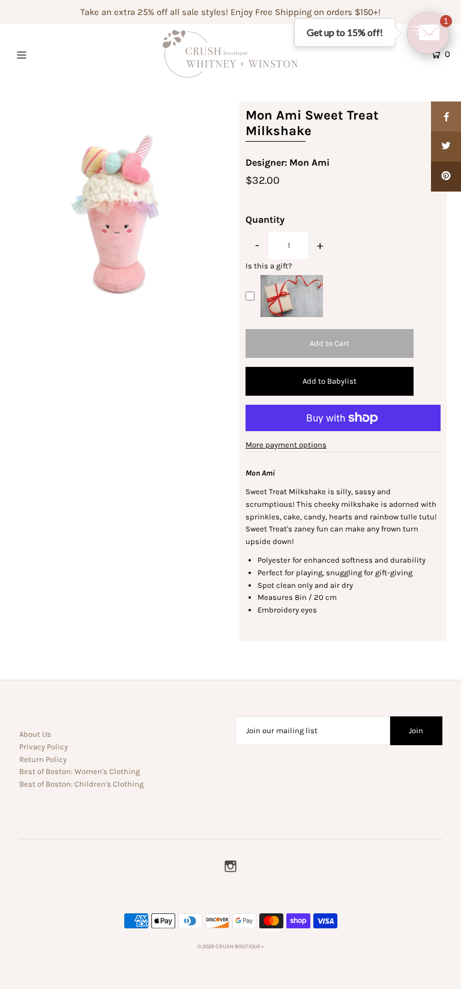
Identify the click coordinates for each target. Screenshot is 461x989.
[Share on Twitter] (446, 147)
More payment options (286, 444)
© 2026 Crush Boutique (229, 946)
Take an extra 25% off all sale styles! (154, 12)
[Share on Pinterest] (446, 177)
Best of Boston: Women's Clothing (79, 771)
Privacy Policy (43, 746)
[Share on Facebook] (446, 116)
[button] (428, 33)
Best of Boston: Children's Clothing (81, 783)
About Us (35, 734)
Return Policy (43, 759)
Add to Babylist (330, 381)
